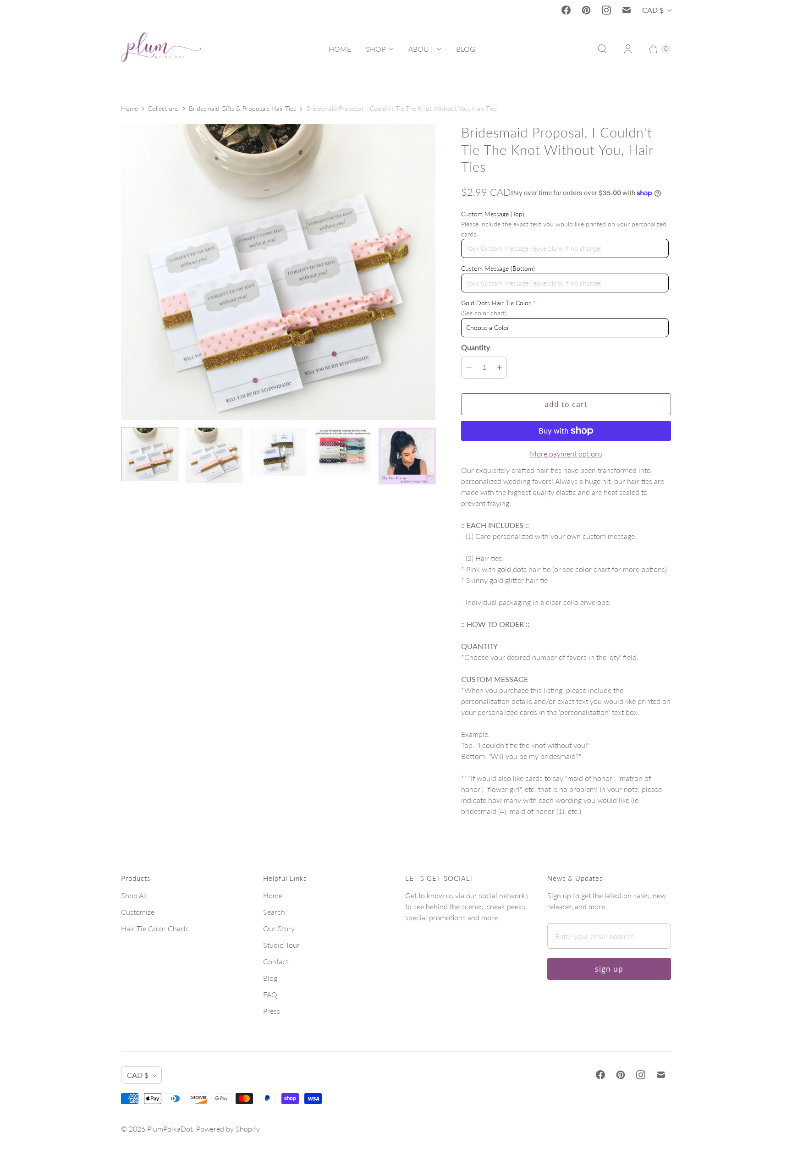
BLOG (465, 48)
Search (274, 911)
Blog (270, 977)
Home (129, 108)
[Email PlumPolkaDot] (626, 10)
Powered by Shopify (228, 1128)
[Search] (602, 49)
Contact (275, 961)
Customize (137, 911)
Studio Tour (281, 944)
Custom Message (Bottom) (498, 268)
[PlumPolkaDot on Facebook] (566, 10)
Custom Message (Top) (492, 214)
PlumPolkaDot (169, 1128)
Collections (163, 108)
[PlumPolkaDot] (161, 49)
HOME (340, 48)
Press (271, 1010)
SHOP (375, 48)
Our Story (279, 928)
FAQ (270, 994)
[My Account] (628, 49)
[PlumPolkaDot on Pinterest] (586, 10)
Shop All (134, 895)
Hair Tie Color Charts (155, 928)
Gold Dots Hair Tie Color (496, 303)
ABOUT (420, 48)
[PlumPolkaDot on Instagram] (606, 10)
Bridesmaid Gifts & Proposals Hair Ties (242, 108)
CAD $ (653, 9)
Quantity (475, 347)
